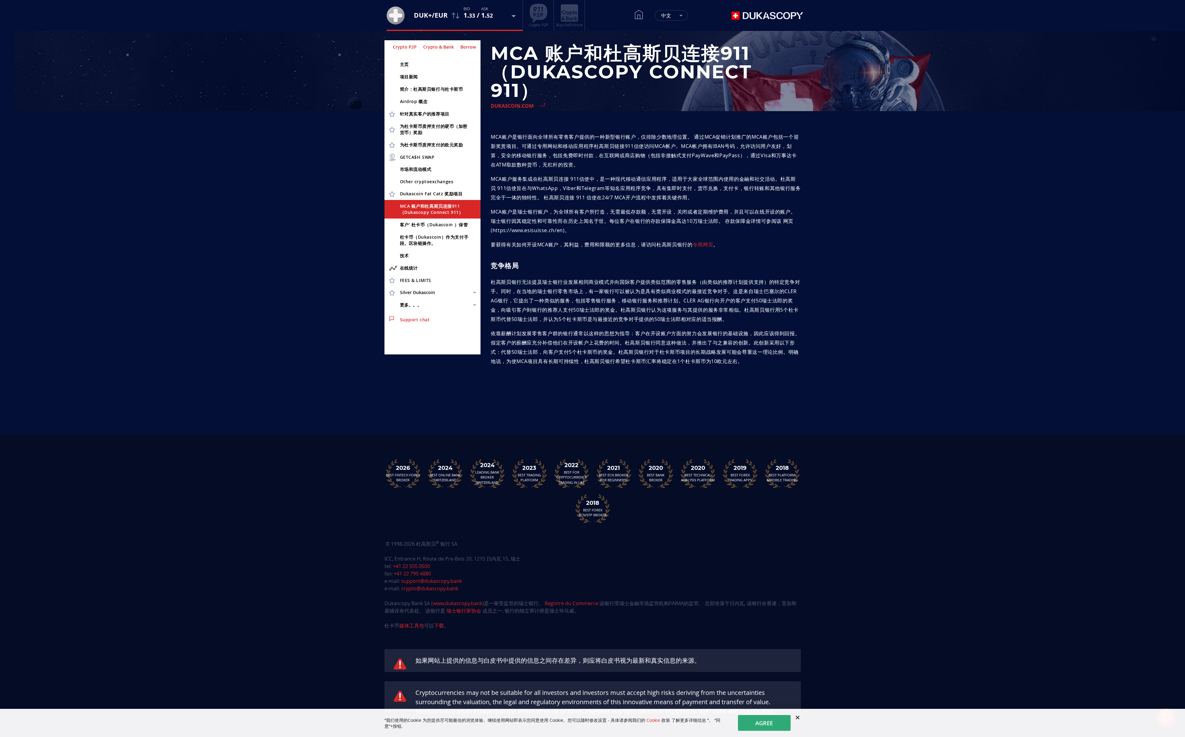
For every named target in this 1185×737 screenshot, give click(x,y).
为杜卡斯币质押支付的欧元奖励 (431, 145)
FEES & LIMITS (415, 280)
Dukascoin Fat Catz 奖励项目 (431, 194)
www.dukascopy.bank (457, 603)
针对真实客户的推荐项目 (425, 114)
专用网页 (703, 244)
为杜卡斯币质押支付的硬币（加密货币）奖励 (433, 129)
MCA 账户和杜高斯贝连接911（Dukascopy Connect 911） (431, 209)
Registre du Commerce (571, 603)
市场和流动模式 (416, 169)
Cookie (653, 720)
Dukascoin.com (512, 105)
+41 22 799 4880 (412, 573)
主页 (404, 64)
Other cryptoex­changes (427, 181)
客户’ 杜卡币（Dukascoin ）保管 (434, 225)
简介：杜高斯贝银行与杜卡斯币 (431, 89)
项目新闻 (409, 77)
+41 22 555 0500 (411, 566)
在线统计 (409, 268)
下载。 (441, 625)
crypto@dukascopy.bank (429, 588)
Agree (764, 723)
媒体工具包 (411, 625)
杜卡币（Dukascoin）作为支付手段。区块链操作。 (434, 240)
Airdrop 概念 (414, 101)
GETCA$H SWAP (417, 157)
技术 (404, 255)
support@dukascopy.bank (431, 581)
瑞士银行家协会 (463, 610)
